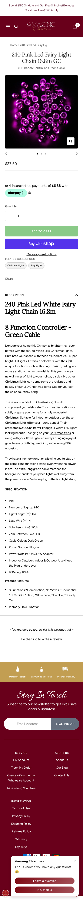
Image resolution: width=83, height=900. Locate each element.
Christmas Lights (15, 265)
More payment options (42, 254)
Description (14, 295)
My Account (21, 760)
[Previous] (7, 153)
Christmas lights (16, 381)
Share (9, 279)
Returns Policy (21, 831)
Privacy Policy (21, 816)
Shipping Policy (21, 824)
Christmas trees (60, 433)
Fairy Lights (36, 265)
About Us (62, 760)
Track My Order (21, 767)
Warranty (21, 839)
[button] (41, 639)
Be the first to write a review (41, 639)
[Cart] (75, 26)
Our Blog (62, 767)
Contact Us (61, 775)
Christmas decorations (57, 407)
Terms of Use (21, 808)
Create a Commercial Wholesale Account (21, 778)
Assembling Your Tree (21, 788)
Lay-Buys (21, 847)
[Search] (16, 26)
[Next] (76, 153)
